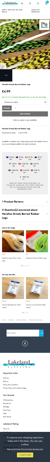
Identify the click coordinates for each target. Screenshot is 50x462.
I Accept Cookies (25, 455)
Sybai (5, 413)
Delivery (6, 378)
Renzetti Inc (7, 403)
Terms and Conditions (10, 385)
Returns (5, 381)
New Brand (7, 417)
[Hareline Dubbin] (44, 25)
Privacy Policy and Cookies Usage (14, 388)
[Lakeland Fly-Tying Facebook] (25, 343)
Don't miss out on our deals (12, 11)
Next (45, 249)
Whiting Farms (8, 400)
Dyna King (6, 410)
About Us (6, 429)
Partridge (6, 407)
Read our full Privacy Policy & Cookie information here (25, 449)
